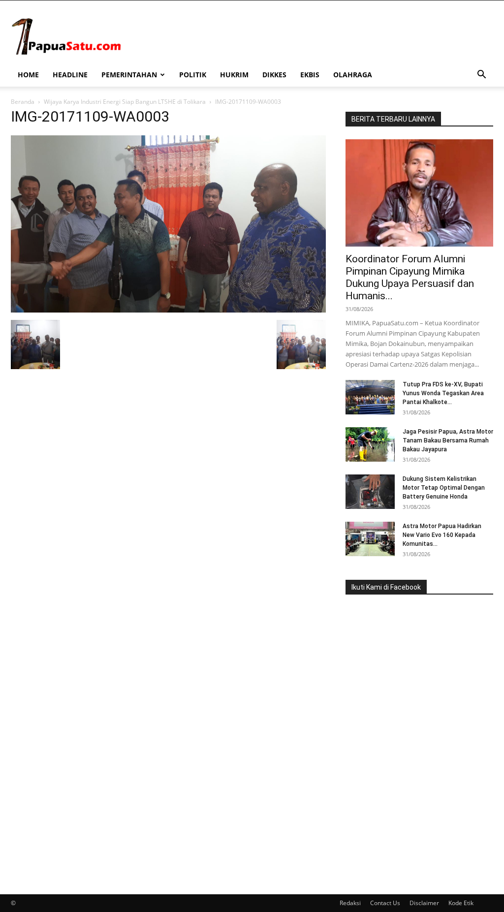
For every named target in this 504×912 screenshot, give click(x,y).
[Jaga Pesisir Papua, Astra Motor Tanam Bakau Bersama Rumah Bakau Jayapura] (370, 444)
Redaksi (350, 903)
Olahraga (352, 74)
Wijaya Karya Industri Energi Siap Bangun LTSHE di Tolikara (125, 101)
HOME (28, 74)
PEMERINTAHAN (129, 74)
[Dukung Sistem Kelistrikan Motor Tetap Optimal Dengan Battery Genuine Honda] (370, 491)
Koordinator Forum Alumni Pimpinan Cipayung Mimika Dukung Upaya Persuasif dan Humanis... (410, 277)
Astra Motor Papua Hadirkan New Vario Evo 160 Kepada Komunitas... (442, 535)
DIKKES (274, 74)
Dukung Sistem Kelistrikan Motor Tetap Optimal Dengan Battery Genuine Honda (444, 487)
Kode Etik (460, 903)
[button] (481, 75)
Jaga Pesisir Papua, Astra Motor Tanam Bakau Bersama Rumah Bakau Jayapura (448, 440)
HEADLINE (70, 74)
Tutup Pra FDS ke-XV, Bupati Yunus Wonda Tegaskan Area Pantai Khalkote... (443, 393)
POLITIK (192, 74)
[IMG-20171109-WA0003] (168, 310)
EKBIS (309, 74)
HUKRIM (234, 74)
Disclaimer (424, 903)
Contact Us (385, 903)
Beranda (22, 101)
